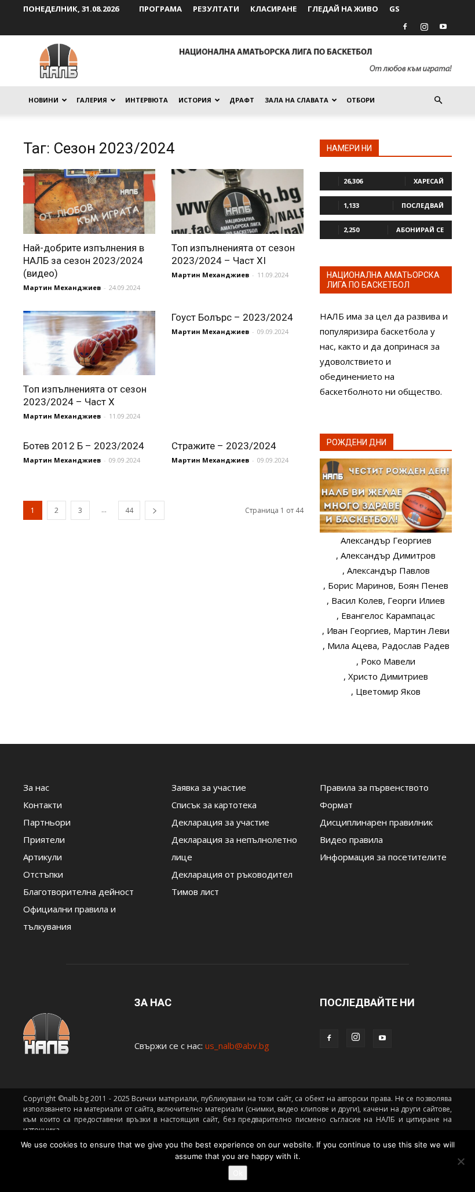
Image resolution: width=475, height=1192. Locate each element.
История (194, 100)
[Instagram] (424, 26)
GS (394, 8)
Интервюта (146, 100)
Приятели (44, 839)
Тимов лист (195, 891)
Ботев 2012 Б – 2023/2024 (83, 446)
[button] (438, 100)
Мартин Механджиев (62, 287)
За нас (36, 787)
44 (129, 510)
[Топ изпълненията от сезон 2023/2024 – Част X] (89, 343)
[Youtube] (443, 26)
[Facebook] (405, 26)
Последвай (422, 205)
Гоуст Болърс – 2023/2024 (232, 317)
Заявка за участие (208, 787)
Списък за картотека (214, 804)
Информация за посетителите (383, 857)
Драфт (241, 100)
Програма (160, 8)
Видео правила (351, 839)
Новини (43, 100)
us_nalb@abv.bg (237, 1045)
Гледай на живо (343, 8)
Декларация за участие (220, 822)
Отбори (360, 100)
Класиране (273, 8)
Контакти (42, 804)
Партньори (47, 822)
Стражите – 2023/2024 (223, 446)
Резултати (216, 8)
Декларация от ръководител (232, 874)
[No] (460, 1161)
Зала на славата (296, 100)
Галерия (91, 100)
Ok (238, 1173)
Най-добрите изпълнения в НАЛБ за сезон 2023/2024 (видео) (83, 260)
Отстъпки (43, 874)
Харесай (429, 181)
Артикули (42, 857)
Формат (336, 804)
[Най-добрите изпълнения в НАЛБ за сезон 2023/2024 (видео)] (89, 201)
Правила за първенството (374, 787)
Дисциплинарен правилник (376, 822)
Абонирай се (420, 229)
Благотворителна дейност (78, 891)
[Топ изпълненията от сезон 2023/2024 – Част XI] (237, 201)
